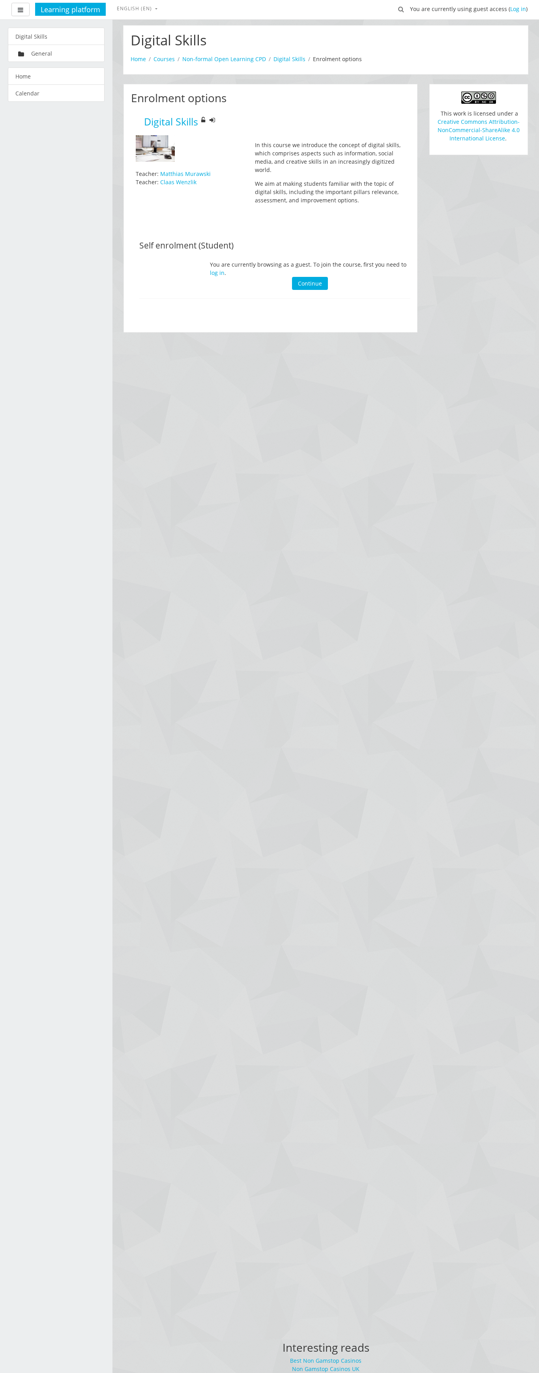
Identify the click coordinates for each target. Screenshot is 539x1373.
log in (217, 272)
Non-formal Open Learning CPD (224, 59)
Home (138, 59)
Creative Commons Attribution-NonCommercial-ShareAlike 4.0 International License (479, 130)
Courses (164, 59)
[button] (401, 8)
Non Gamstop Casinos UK (325, 1369)
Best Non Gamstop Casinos (325, 1360)
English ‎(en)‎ (135, 8)
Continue (310, 283)
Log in (518, 9)
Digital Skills (289, 59)
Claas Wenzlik (178, 182)
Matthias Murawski (185, 173)
